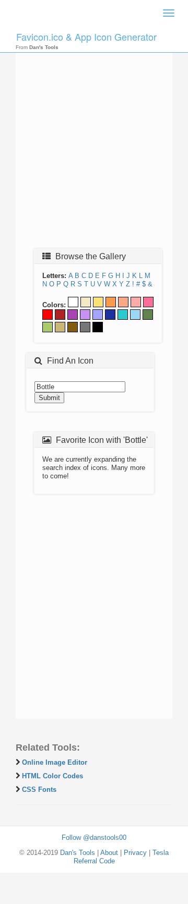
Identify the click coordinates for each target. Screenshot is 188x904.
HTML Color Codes (52, 776)
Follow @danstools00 (94, 837)
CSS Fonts (39, 789)
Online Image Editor (54, 762)
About (109, 853)
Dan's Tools (77, 853)
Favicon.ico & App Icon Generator (86, 36)
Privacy (135, 853)
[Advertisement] (94, 144)
